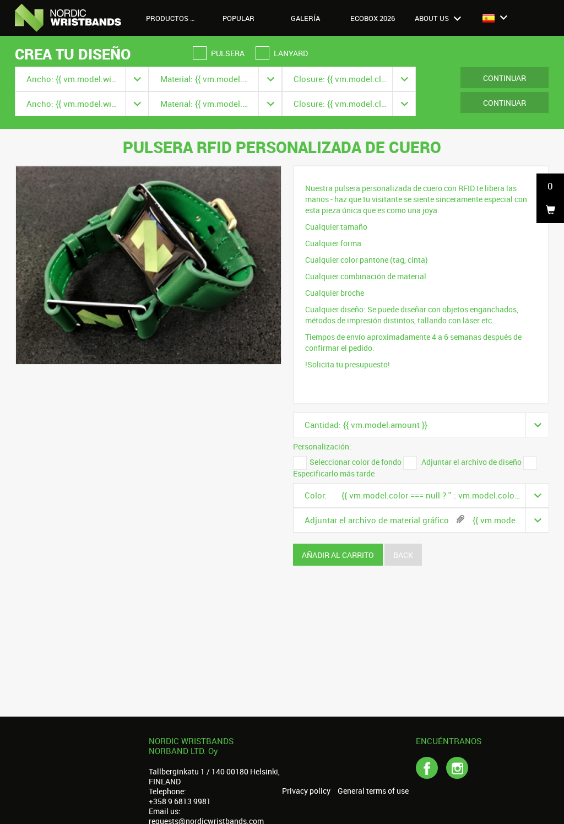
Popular (238, 18)
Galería (305, 18)
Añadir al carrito (338, 555)
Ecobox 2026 (372, 18)
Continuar (504, 78)
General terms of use (373, 791)
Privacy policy (306, 791)
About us (433, 18)
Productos (168, 18)
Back (403, 555)
